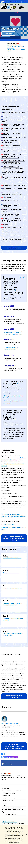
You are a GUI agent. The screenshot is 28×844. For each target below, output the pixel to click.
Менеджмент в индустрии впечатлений (10, 205)
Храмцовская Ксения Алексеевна (10, 723)
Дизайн (8, 197)
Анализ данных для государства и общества (13, 150)
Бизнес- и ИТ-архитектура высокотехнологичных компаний (12, 167)
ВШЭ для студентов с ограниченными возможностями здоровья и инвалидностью (13, 808)
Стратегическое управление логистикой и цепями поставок (12, 193)
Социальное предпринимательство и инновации (13, 178)
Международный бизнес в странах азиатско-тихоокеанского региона (13, 113)
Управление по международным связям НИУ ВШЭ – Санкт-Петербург (14, 746)
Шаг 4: (5, 601)
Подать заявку (8, 33)
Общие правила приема (8, 524)
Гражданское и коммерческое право (12, 120)
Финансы (6, 200)
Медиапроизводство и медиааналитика (9, 141)
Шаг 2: (5, 570)
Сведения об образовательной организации (13, 790)
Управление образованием (11, 232)
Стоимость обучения (14, 248)
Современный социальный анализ (14, 185)
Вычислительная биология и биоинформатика (11, 146)
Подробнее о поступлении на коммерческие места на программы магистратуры (15, 46)
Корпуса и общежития (7, 803)
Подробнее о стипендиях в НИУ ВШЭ (14, 696)
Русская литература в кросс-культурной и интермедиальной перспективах (11, 220)
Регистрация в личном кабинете (11, 573)
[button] (10, 786)
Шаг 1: (5, 555)
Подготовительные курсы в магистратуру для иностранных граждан (14, 538)
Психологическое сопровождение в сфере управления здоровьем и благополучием (13, 239)
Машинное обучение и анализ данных (14, 138)
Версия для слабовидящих (8, 812)
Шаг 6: (5, 631)
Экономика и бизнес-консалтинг (14, 235)
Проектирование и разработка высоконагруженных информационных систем (11, 156)
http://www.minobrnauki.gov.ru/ (9, 821)
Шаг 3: (5, 586)
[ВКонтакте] (2, 754)
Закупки (4, 805)
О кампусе (6, 788)
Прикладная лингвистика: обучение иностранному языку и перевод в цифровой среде (13, 172)
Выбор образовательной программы (12, 557)
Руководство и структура (8, 793)
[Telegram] (4, 754)
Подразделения (6, 795)
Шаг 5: (5, 616)
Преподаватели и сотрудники (9, 798)
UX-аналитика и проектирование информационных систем (12, 125)
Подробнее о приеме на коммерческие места (11, 348)
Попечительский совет (8, 800)
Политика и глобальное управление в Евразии (13, 189)
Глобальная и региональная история (11, 210)
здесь (12, 832)
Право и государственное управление (10, 134)
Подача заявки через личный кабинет (12, 588)
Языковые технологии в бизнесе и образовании (12, 228)
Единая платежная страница (9, 814)
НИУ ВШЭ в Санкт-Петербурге (10, 1)
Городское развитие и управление (14, 117)
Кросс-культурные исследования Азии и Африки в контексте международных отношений (13, 162)
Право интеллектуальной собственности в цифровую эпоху (12, 214)
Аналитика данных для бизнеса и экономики (13, 129)
